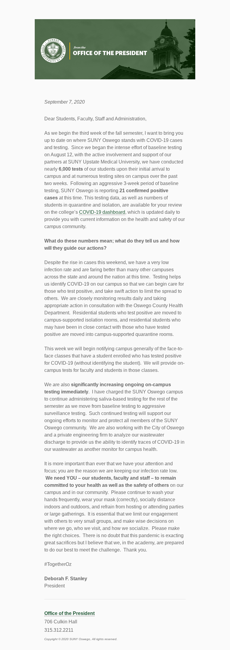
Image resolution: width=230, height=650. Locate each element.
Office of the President (69, 613)
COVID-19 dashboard (102, 212)
